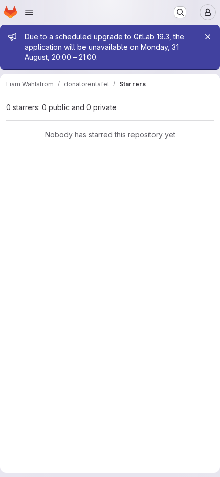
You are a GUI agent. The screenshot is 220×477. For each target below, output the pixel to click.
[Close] (208, 37)
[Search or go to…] (180, 12)
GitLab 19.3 (151, 36)
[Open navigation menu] (29, 12)
